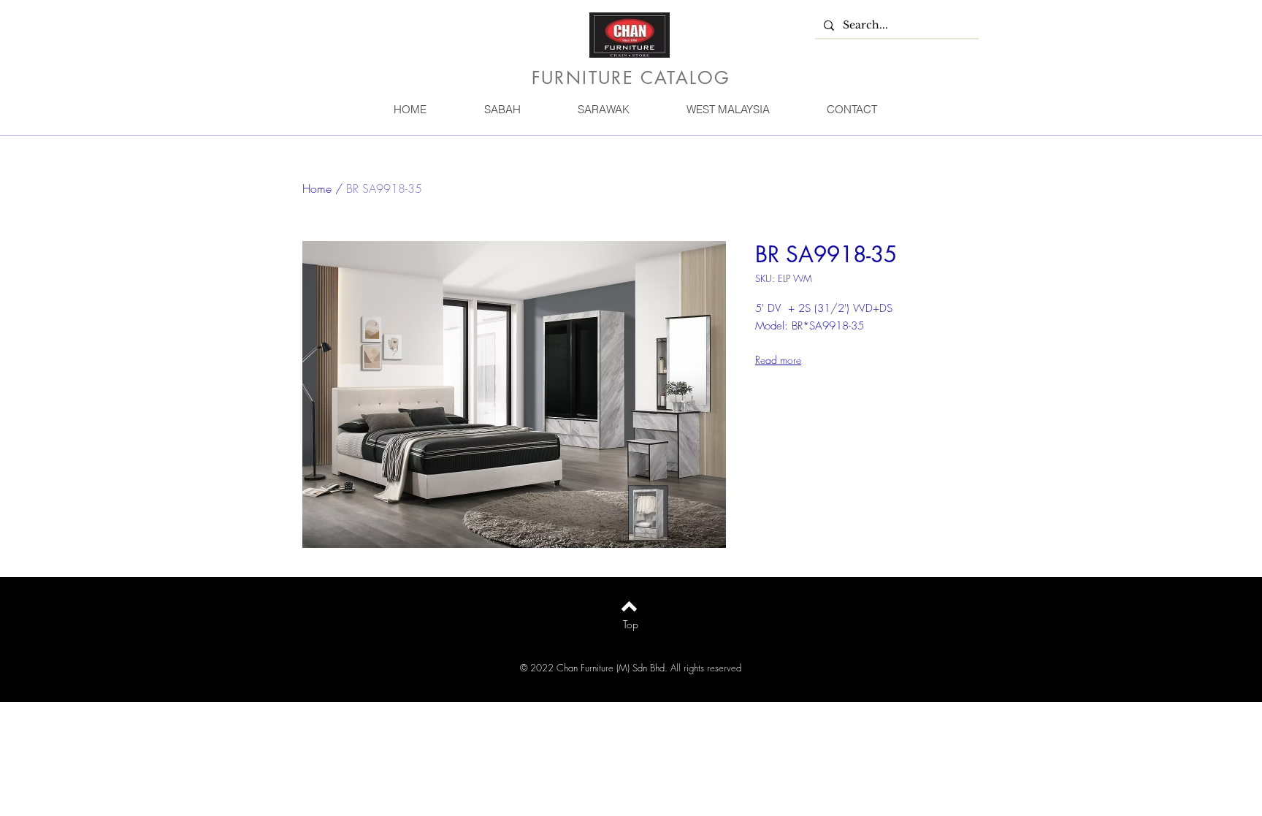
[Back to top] (629, 606)
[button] (501, 109)
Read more (778, 360)
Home (317, 188)
